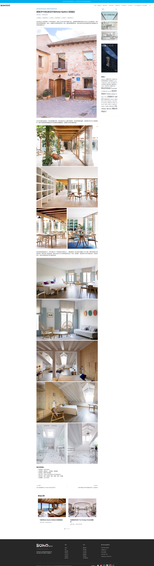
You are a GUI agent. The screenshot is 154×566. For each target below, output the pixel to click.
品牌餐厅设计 (113, 86)
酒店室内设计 (70, 17)
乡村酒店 (39, 17)
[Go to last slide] (40, 513)
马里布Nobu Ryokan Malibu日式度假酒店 (51, 520)
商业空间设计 (106, 88)
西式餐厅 (114, 102)
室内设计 (109, 94)
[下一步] (94, 513)
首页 (95, 5)
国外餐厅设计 (105, 91)
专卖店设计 (103, 79)
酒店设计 (103, 106)
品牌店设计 (107, 86)
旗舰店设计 (112, 99)
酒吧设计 (106, 104)
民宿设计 (44, 9)
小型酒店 (51, 17)
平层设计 (105, 96)
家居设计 (114, 94)
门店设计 (107, 106)
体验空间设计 (104, 82)
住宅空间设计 (105, 81)
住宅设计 (111, 81)
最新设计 (100, 5)
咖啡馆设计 (114, 84)
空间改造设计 (109, 100)
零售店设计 (111, 106)
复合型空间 (109, 91)
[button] (150, 5)
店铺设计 (110, 97)
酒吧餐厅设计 (110, 104)
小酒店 (60, 21)
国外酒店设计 (45, 17)
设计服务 (145, 5)
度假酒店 (39, 9)
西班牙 (49, 9)
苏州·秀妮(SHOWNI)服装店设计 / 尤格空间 (88, 486)
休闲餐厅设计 (114, 79)
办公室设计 (113, 82)
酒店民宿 (54, 9)
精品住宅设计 (105, 102)
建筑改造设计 (107, 99)
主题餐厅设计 (109, 79)
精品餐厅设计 (110, 102)
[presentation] (52, 507)
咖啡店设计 (109, 84)
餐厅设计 (109, 108)
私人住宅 (105, 100)
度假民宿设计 (58, 17)
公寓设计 (109, 82)
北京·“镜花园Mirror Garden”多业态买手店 (45, 486)
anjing (39, 14)
